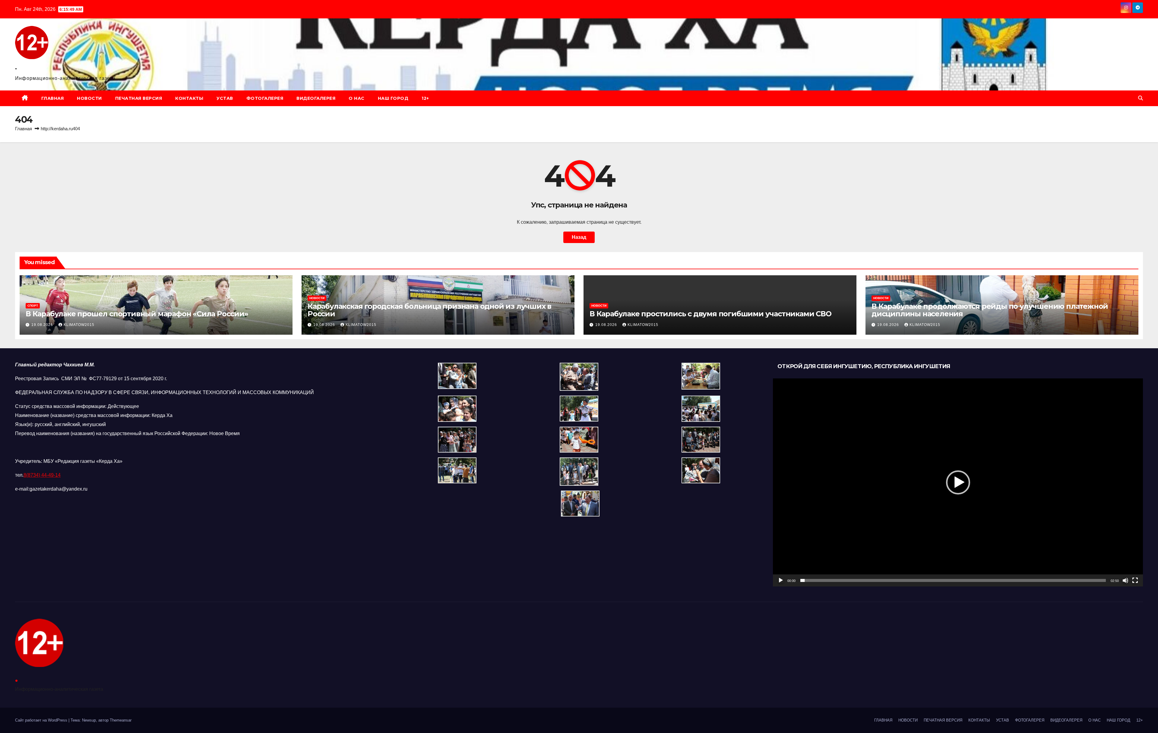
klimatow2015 (79, 325)
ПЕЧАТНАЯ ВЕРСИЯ (138, 98)
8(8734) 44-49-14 (42, 475)
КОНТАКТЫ (189, 98)
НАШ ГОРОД (393, 98)
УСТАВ (225, 98)
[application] (958, 482)
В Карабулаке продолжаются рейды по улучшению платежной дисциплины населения (990, 310)
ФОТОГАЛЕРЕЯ (264, 98)
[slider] (953, 580)
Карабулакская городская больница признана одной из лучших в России (429, 310)
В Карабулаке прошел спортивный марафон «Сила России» (137, 313)
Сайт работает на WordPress (41, 720)
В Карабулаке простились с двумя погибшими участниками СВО (710, 313)
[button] (1140, 98)
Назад (579, 237)
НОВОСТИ (89, 98)
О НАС (357, 98)
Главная (23, 128)
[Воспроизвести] (781, 580)
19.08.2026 (42, 325)
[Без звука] (1125, 580)
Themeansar (120, 720)
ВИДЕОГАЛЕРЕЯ (315, 98)
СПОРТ (32, 305)
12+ (425, 98)
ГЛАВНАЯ (52, 98)
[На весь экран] (1135, 580)
